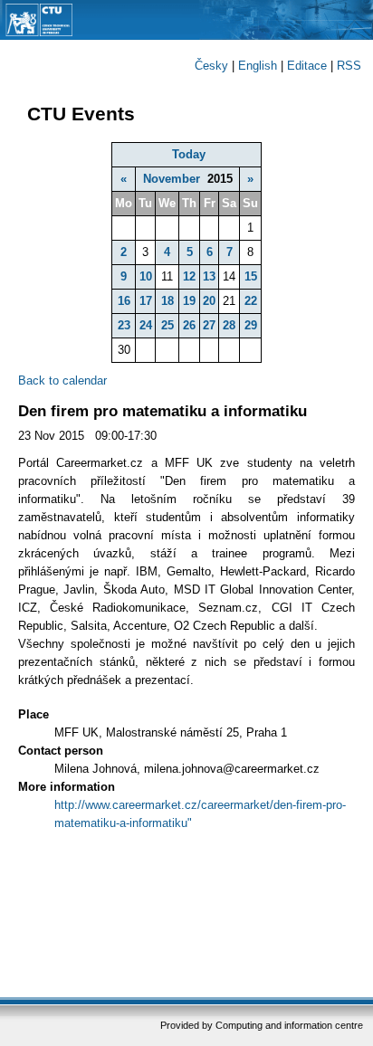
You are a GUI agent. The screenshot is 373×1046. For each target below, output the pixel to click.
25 (167, 325)
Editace (307, 65)
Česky (211, 65)
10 (145, 276)
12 (189, 276)
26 (189, 325)
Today (189, 154)
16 (124, 301)
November (171, 178)
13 (209, 276)
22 (250, 301)
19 (189, 301)
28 (229, 325)
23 (124, 325)
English (257, 65)
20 (209, 301)
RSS (349, 65)
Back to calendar (62, 380)
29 (250, 325)
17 (145, 301)
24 (145, 325)
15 (250, 276)
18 (167, 301)
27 (209, 325)
